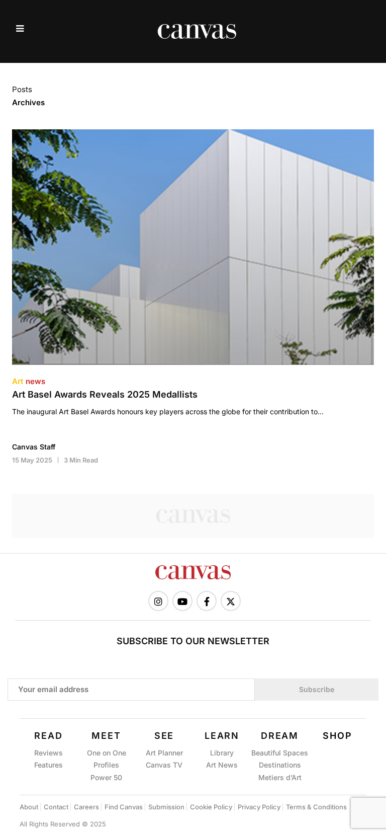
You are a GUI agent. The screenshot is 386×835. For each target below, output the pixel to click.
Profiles (106, 765)
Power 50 (106, 777)
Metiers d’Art (280, 777)
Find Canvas (124, 807)
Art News (222, 765)
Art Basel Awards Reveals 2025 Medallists (105, 394)
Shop (337, 735)
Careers (86, 807)
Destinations (280, 765)
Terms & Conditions (316, 807)
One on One (106, 752)
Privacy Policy (259, 807)
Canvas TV (164, 765)
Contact (56, 807)
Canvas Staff (33, 446)
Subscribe (316, 689)
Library (222, 752)
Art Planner (164, 752)
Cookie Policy (211, 807)
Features (48, 765)
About (29, 807)
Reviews (48, 752)
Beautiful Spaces (279, 752)
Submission (166, 807)
